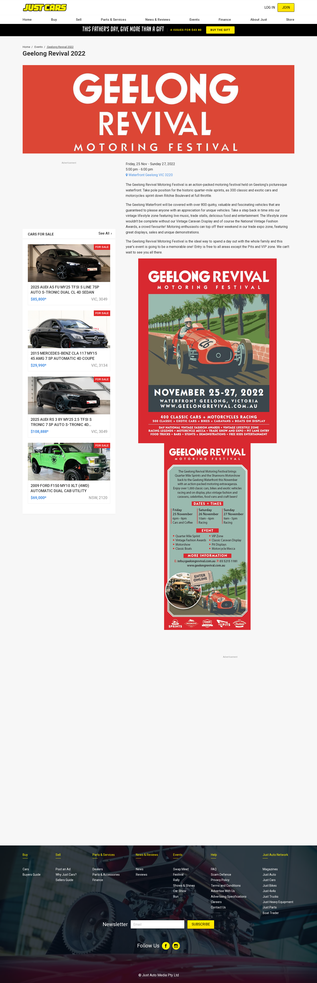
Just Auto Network (275, 854)
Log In (269, 7)
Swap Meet (181, 869)
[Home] (45, 7)
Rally (176, 880)
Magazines (270, 869)
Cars (26, 869)
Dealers (98, 869)
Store (290, 20)
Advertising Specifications (228, 896)
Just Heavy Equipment (278, 902)
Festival (178, 874)
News (139, 869)
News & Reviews (157, 20)
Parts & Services (113, 20)
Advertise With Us (223, 891)
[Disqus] (207, 779)
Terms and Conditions (226, 885)
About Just (258, 20)
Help (214, 854)
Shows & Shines (184, 885)
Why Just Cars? (66, 874)
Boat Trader (271, 913)
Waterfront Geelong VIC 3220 (150, 175)
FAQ (214, 869)
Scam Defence (221, 874)
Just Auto (269, 874)
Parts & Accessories (106, 874)
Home (27, 20)
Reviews (141, 874)
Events (194, 20)
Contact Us (218, 907)
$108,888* (40, 431)
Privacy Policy (220, 880)
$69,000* (38, 497)
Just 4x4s (269, 891)
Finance (225, 20)
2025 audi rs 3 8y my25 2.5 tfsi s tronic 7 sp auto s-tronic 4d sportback (61, 424)
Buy (54, 20)
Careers (216, 902)
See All (104, 233)
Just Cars (269, 880)
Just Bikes (270, 885)
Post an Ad (63, 869)
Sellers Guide (64, 880)
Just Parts (270, 907)
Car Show (179, 891)
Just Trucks (270, 896)
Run (176, 896)
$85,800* (38, 299)
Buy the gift (220, 29)
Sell (79, 20)
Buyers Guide (32, 874)
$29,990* (38, 365)
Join (286, 7)
